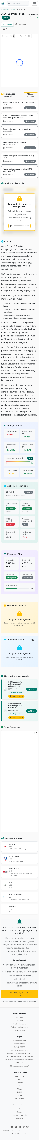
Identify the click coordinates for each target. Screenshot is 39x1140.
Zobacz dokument (17, 696)
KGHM (19, 1092)
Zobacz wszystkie (30, 95)
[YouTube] (12, 1127)
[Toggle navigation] (35, 3)
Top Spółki (19, 1021)
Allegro (19, 1089)
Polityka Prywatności (19, 1115)
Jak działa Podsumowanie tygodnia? (19, 1053)
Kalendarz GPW (19, 1044)
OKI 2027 (19, 1063)
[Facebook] (20, 1127)
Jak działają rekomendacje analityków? (19, 1056)
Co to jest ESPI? (19, 1047)
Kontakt (19, 1112)
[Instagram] (27, 1127)
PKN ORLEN (19, 1076)
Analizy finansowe (19, 1024)
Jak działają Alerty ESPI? (19, 1050)
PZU (19, 1086)
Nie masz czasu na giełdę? (19, 1066)
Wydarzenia (10, 29)
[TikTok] (24, 1127)
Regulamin (19, 1118)
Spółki (13, 9)
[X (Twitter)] (16, 1127)
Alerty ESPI (19, 1017)
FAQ (19, 1109)
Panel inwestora (19, 1030)
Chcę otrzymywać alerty (19, 992)
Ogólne (9, 24)
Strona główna (5, 9)
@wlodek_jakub (22, 1134)
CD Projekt (19, 1083)
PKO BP (19, 1095)
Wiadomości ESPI (19, 1041)
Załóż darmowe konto (20, 226)
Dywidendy (22, 24)
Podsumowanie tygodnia (19, 1027)
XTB (19, 1079)
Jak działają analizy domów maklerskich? (19, 1059)
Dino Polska (19, 1098)
